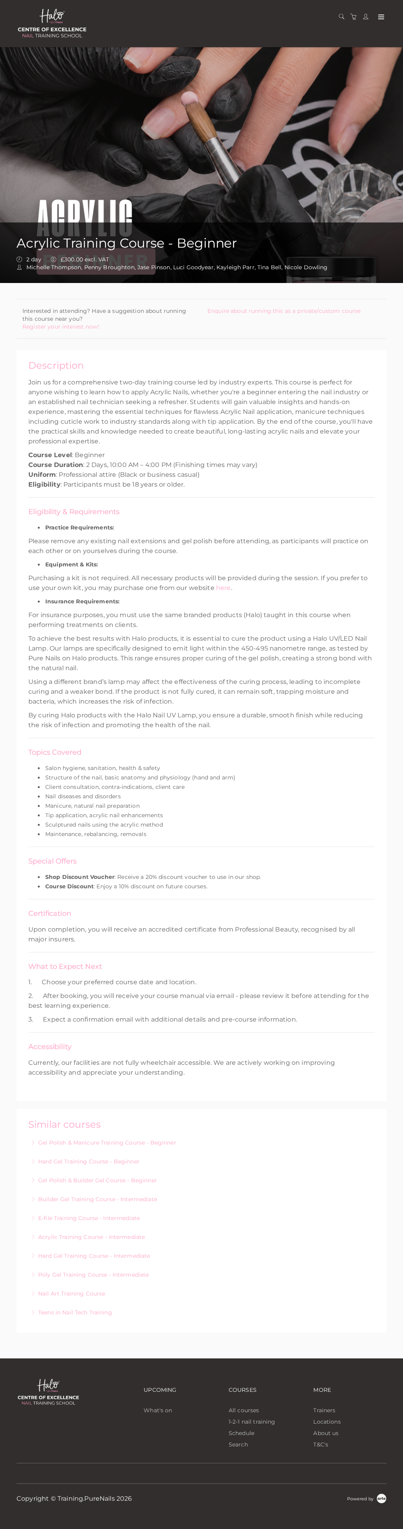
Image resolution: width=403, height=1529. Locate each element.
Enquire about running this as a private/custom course (283, 310)
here (223, 588)
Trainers (324, 1410)
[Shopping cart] (355, 16)
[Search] (343, 16)
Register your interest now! (60, 326)
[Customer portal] (367, 17)
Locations (326, 1421)
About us (325, 1433)
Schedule (241, 1433)
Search (238, 1444)
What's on (158, 1410)
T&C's (320, 1444)
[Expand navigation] (380, 17)
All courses (244, 1410)
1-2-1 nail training (252, 1421)
